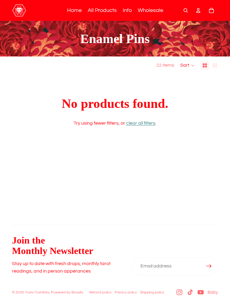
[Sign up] (209, 266)
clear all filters (140, 123)
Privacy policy (126, 292)
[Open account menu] (198, 10)
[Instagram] (179, 292)
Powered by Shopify (67, 292)
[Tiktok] (190, 292)
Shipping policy (152, 292)
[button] (187, 65)
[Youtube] (200, 292)
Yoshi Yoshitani (37, 292)
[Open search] (185, 10)
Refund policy (100, 292)
